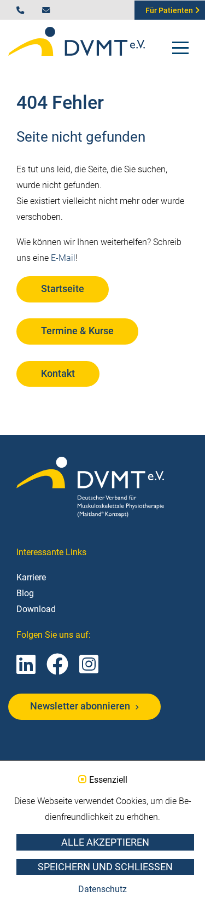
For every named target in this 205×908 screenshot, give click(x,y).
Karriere (31, 577)
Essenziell (108, 780)
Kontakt (58, 373)
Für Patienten (170, 10)
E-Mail (63, 258)
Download (36, 609)
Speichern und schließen (105, 867)
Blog (25, 593)
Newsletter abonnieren (81, 706)
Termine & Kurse (77, 330)
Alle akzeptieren (105, 842)
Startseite (62, 288)
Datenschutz (102, 889)
